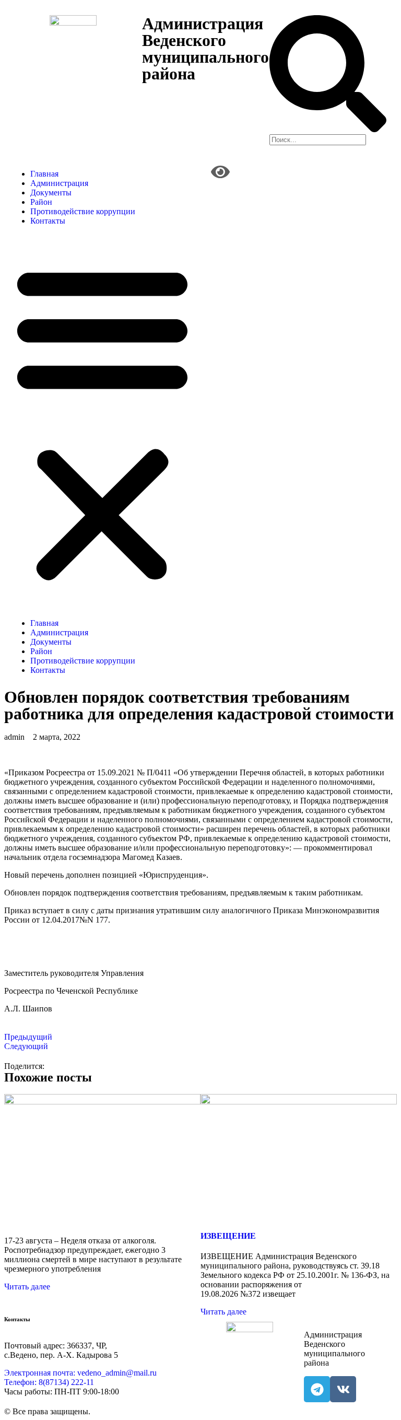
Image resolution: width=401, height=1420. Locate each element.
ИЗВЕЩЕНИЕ (228, 1235)
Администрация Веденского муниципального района (205, 48)
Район (41, 201)
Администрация (59, 183)
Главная (44, 173)
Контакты (47, 220)
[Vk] (343, 1389)
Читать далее (27, 1286)
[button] (102, 422)
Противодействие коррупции (82, 211)
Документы (51, 192)
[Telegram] (317, 1389)
